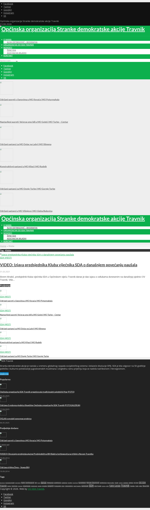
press (62, 486)
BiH (36, 483)
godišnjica (57, 483)
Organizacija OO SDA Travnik (18, 45)
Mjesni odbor (110, 483)
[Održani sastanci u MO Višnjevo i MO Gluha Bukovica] (6, 205)
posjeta (40, 486)
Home (3, 246)
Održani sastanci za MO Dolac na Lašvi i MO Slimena (25, 144)
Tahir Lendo (114, 485)
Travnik (125, 485)
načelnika (125, 483)
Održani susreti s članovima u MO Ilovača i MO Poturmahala (29, 99)
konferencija (103, 483)
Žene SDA (11, 50)
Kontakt (8, 55)
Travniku (132, 486)
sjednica (104, 486)
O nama (7, 39)
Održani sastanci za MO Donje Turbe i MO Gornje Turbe (27, 188)
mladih (116, 483)
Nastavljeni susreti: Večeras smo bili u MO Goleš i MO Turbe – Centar (34, 122)
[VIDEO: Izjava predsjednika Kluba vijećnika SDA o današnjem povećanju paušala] (37, 254)
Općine (9, 486)
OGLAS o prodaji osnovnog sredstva (15, 418)
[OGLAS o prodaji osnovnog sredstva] (3, 414)
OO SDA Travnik (36, 488)
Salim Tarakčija (77, 486)
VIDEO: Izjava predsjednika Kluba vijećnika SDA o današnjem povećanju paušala (68, 264)
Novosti (7, 47)
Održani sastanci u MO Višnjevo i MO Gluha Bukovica (26, 211)
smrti (107, 486)
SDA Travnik (97, 486)
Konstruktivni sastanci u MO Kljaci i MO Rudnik (23, 166)
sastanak (84, 486)
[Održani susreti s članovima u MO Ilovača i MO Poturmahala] (6, 93)
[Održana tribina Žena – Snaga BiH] (3, 463)
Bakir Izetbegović (27, 483)
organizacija (26, 486)
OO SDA (136, 483)
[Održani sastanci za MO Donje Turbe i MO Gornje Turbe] (6, 182)
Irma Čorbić (75, 483)
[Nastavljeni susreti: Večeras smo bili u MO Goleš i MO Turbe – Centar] (6, 116)
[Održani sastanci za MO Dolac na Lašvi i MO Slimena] (6, 138)
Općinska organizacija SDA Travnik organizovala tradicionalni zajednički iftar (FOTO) (37, 392)
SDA (91, 485)
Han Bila (70, 483)
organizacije (34, 486)
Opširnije (4, 373)
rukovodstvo (69, 486)
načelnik (121, 483)
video (140, 486)
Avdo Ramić (18, 483)
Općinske (20, 486)
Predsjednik (57, 486)
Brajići (39, 483)
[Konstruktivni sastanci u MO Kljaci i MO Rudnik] (6, 160)
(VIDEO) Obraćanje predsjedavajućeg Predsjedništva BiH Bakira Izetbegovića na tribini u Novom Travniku (46, 454)
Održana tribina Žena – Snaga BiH (14, 467)
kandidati (82, 483)
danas (43, 482)
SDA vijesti (6, 257)
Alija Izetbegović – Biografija (22, 42)
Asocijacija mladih (16, 53)
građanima (64, 483)
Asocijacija (2, 483)
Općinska (14, 486)
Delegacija (50, 483)
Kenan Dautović (92, 482)
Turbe (137, 486)
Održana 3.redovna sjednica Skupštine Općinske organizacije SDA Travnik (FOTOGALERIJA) (40, 405)
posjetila (44, 486)
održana (131, 483)
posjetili (50, 486)
